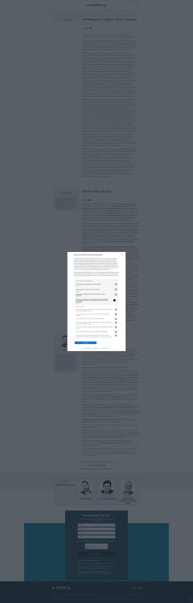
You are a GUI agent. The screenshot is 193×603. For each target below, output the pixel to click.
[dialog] (96, 301)
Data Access (96, 348)
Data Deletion (88, 348)
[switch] (115, 284)
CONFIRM (85, 342)
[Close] (122, 255)
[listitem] (96, 281)
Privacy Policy (105, 348)
